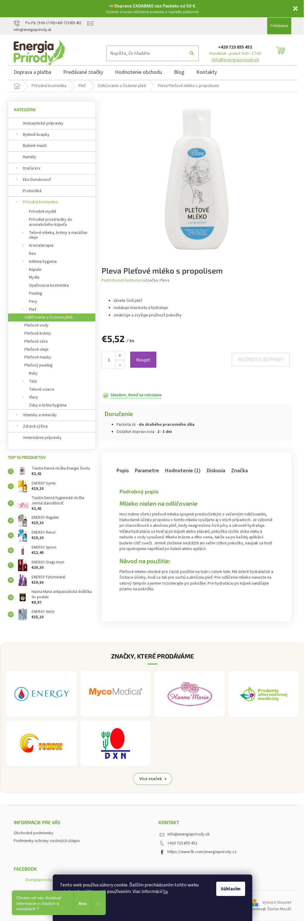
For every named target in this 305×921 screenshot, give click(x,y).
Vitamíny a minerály (40, 415)
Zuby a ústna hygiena (47, 405)
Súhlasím (231, 889)
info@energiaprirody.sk (235, 60)
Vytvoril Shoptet (276, 903)
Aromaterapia (41, 246)
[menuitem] (32, 73)
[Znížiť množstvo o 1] (119, 364)
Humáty (29, 157)
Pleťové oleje (36, 349)
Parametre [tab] (147, 470)
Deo (32, 254)
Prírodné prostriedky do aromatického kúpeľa (50, 222)
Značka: (157, 280)
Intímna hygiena (43, 262)
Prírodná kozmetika (40, 202)
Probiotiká (32, 191)
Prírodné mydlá (42, 212)
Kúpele (35, 270)
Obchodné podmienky (33, 833)
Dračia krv (32, 168)
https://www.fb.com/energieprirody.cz (201, 852)
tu (165, 891)
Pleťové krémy (37, 333)
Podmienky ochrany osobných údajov (47, 841)
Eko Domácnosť (37, 180)
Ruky (33, 373)
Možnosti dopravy (261, 359)
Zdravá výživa (35, 426)
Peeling (35, 293)
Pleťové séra (36, 341)
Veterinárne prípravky (42, 438)
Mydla (34, 277)
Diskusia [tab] (216, 470)
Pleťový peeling (38, 365)
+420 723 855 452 (235, 47)
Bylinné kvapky (36, 135)
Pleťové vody (36, 325)
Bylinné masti (34, 146)
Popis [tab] (122, 470)
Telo (33, 381)
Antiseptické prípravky (43, 123)
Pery (33, 302)
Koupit (143, 359)
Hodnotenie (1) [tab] (183, 470)
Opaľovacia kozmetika (49, 285)
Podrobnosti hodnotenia (123, 280)
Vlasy (33, 397)
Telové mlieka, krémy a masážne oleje (58, 235)
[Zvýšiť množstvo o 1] (119, 355)
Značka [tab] (239, 470)
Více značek (150, 779)
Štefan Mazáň (279, 909)
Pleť (32, 310)
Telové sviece (41, 389)
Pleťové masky (37, 357)
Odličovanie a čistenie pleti (48, 317)
